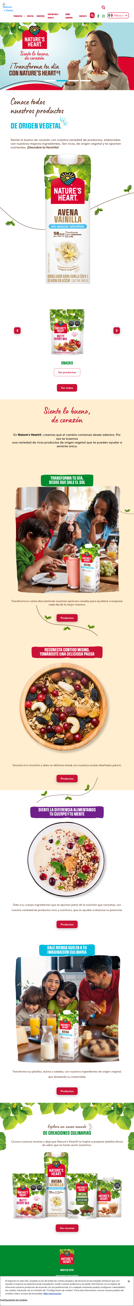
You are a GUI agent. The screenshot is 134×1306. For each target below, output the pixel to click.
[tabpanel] (67, 56)
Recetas (30, 16)
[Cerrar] (128, 1281)
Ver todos (67, 388)
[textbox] (117, 15)
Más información (52, 1293)
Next (116, 330)
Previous (17, 330)
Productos (18, 16)
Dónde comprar (69, 16)
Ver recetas (67, 1228)
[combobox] (117, 15)
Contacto (83, 16)
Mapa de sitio (67, 1270)
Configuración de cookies (13, 1300)
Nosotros (40, 16)
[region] (67, 1291)
